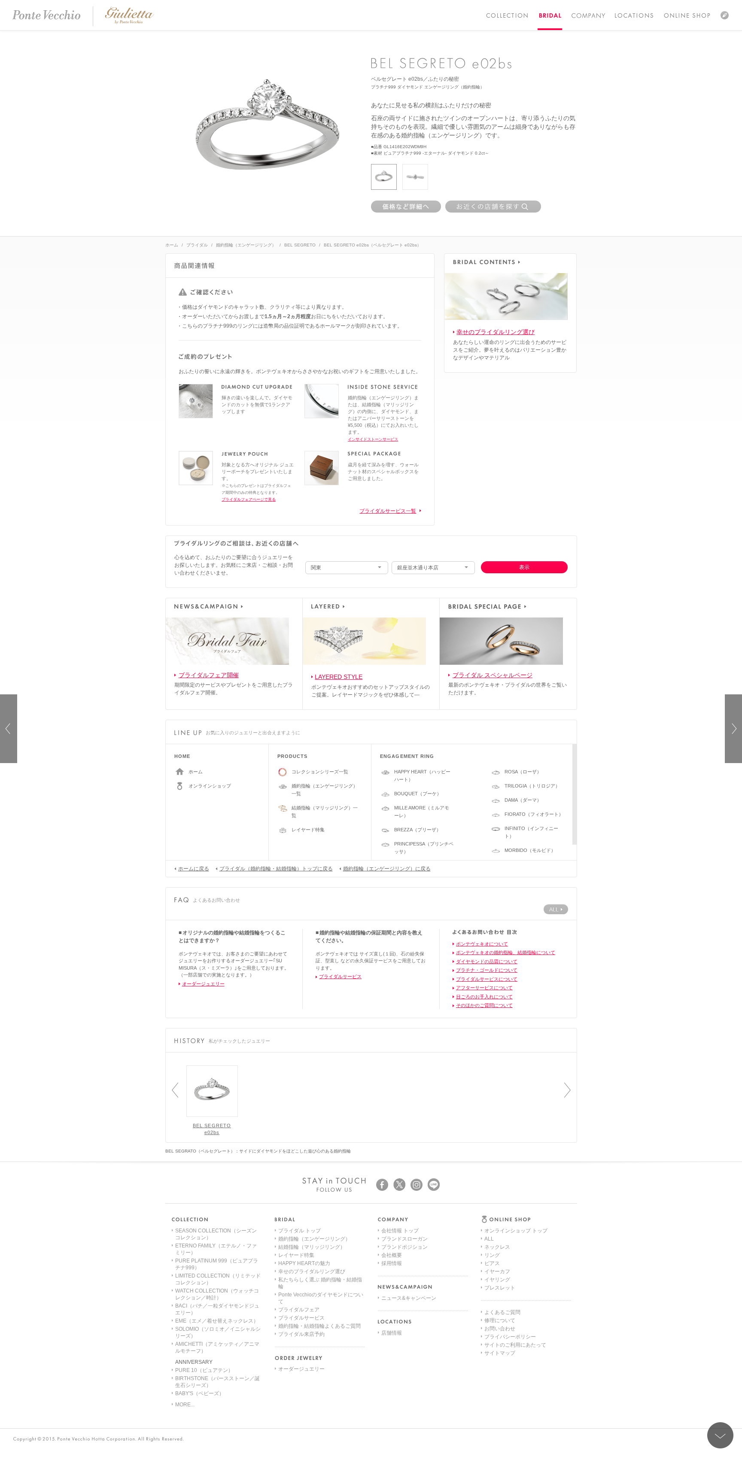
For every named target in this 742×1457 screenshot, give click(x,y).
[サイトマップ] (725, 15)
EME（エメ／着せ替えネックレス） (216, 1321)
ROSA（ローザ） (523, 771)
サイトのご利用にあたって (515, 1345)
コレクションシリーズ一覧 (320, 771)
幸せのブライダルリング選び (495, 332)
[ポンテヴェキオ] (46, 15)
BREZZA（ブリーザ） (417, 829)
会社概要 (391, 1255)
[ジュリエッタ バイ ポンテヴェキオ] (129, 22)
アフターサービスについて (484, 987)
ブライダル (197, 245)
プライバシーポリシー (510, 1337)
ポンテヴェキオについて (482, 943)
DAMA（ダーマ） (523, 800)
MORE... (185, 1405)
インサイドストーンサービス (373, 439)
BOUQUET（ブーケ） (417, 793)
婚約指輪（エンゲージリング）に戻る (387, 869)
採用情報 (391, 1263)
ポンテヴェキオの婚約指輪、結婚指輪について (505, 952)
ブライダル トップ (299, 1231)
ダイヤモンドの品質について (486, 961)
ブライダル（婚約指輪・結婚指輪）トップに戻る (276, 869)
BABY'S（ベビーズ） (199, 1393)
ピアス (492, 1263)
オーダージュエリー (203, 983)
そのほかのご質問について (484, 1005)
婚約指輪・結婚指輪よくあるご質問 (319, 1326)
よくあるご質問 (502, 1312)
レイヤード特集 (308, 829)
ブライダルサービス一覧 (387, 511)
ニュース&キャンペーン (408, 1298)
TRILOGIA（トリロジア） (532, 785)
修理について (499, 1320)
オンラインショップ (210, 785)
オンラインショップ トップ (515, 1231)
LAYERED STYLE (338, 676)
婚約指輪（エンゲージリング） (246, 245)
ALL (489, 1239)
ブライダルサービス (340, 976)
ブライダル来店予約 (301, 1334)
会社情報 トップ (400, 1231)
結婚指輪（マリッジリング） (311, 1247)
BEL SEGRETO (300, 245)
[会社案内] (587, 15)
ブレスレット (499, 1288)
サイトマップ (499, 1353)
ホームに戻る (193, 869)
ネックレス (497, 1247)
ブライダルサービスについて (486, 979)
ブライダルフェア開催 (209, 675)
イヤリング (497, 1280)
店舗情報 (391, 1333)
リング (492, 1255)
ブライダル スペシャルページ (492, 675)
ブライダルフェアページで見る (249, 499)
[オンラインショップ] (687, 15)
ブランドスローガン (404, 1239)
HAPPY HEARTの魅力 (304, 1263)
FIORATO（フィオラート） (534, 814)
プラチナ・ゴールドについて (486, 970)
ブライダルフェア (298, 1310)
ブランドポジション (404, 1247)
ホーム (171, 245)
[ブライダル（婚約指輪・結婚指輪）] (550, 15)
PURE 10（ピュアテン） (204, 1370)
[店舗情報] (634, 15)
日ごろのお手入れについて (484, 996)
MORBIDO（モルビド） (530, 850)
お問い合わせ (499, 1329)
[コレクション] (507, 15)
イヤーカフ (497, 1271)
